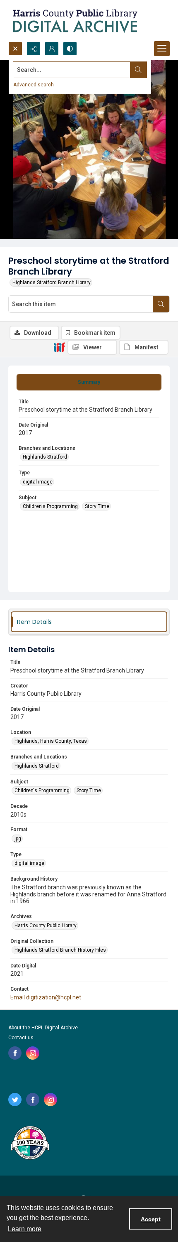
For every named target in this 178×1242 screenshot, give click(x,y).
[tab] (89, 382)
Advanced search (33, 85)
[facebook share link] (15, 1053)
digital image (38, 482)
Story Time (97, 506)
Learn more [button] (24, 1228)
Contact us (21, 1038)
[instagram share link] (32, 1053)
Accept (151, 1219)
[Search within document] (161, 304)
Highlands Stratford (45, 457)
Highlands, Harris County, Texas (50, 741)
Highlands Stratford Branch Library (51, 282)
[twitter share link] (15, 1099)
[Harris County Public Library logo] (29, 1143)
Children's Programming (50, 506)
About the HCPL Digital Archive (43, 1028)
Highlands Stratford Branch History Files (60, 950)
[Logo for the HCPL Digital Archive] (74, 20)
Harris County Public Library (45, 925)
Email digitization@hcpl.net (45, 997)
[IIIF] (59, 347)
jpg (17, 839)
